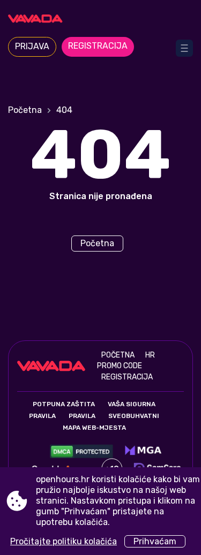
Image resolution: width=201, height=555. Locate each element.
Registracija (98, 46)
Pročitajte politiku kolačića (63, 541)
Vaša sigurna (131, 404)
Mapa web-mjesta (94, 427)
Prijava (32, 46)
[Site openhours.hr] (100, 20)
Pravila (42, 416)
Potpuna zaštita (64, 404)
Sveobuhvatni (133, 416)
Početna (25, 110)
